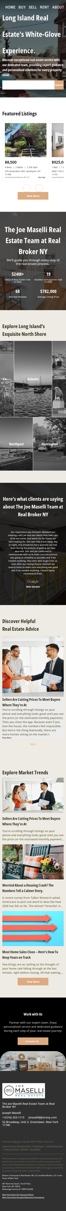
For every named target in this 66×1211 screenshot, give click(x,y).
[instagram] (35, 1132)
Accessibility (35, 1149)
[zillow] (23, 1132)
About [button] (58, 7)
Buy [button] (22, 7)
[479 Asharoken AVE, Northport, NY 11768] (26, 156)
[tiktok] (47, 1132)
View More (33, 196)
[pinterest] (53, 1132)
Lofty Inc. (17, 1141)
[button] (59, 85)
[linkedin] (10, 1132)
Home (10, 7)
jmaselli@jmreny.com (43, 1117)
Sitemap (24, 1149)
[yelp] (29, 1132)
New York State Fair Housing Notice (18, 1194)
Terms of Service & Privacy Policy (16, 1146)
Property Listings (11, 1149)
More (33, 744)
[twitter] (17, 1132)
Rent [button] (44, 7)
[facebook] (4, 1132)
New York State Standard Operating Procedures (23, 1197)
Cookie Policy (38, 1146)
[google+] (60, 1132)
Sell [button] (33, 7)
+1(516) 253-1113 (13, 1117)
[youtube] (41, 1132)
